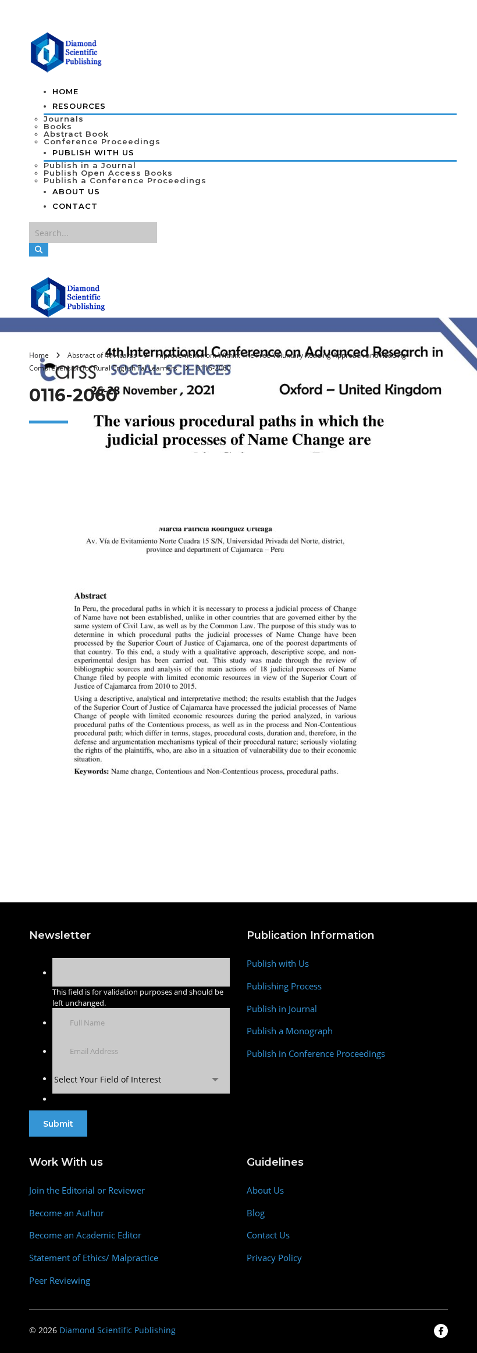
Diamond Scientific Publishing (117, 1330)
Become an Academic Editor (85, 1235)
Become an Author (66, 1213)
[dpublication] (66, 51)
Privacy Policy (274, 1257)
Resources (79, 106)
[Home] (68, 296)
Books (58, 126)
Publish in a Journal (90, 165)
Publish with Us (278, 963)
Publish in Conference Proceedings (316, 1053)
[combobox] (141, 1079)
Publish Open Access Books (108, 172)
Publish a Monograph (290, 1031)
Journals (64, 118)
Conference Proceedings (102, 141)
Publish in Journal (282, 1008)
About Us (76, 191)
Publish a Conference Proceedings (125, 180)
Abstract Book (76, 133)
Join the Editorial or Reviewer (87, 1190)
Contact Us (268, 1235)
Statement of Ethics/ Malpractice (93, 1257)
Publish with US (93, 152)
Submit (58, 1124)
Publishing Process (284, 986)
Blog (256, 1213)
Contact (75, 206)
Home (65, 91)
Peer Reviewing (59, 1280)
